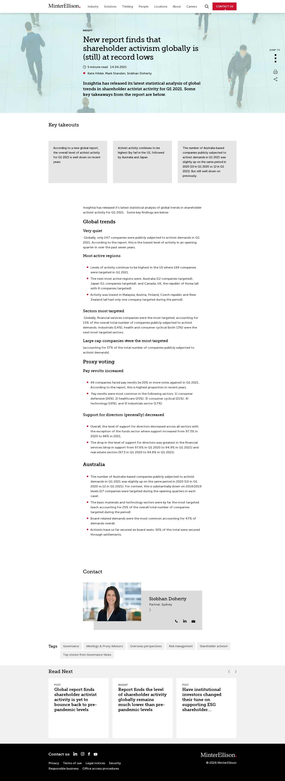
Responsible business (63, 768)
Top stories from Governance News (87, 654)
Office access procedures (100, 768)
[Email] (193, 621)
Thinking (127, 6)
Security (115, 763)
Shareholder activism (214, 646)
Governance (71, 646)
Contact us (59, 754)
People (144, 6)
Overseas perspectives (146, 646)
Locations (160, 6)
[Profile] (112, 601)
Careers (192, 6)
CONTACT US (224, 6)
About (177, 6)
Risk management (181, 646)
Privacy (53, 763)
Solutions (110, 6)
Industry (93, 6)
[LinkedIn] (187, 621)
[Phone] (176, 621)
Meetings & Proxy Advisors (104, 646)
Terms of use (72, 763)
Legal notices (95, 763)
